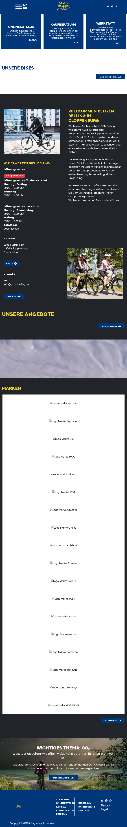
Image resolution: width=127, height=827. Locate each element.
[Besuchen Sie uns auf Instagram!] (116, 6)
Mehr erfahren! (61, 778)
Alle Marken (111, 720)
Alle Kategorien (108, 77)
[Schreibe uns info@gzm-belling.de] (109, 6)
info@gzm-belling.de (16, 284)
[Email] (102, 800)
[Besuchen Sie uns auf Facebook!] (113, 6)
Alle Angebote (109, 326)
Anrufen (12, 296)
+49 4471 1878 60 (19, 280)
